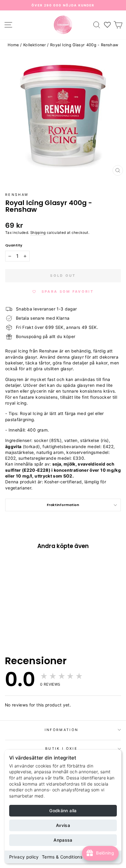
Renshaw (16, 194)
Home (13, 45)
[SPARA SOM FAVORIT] (13, 595)
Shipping (38, 232)
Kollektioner (34, 45)
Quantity (13, 245)
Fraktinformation (63, 504)
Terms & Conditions (62, 856)
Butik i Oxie (61, 748)
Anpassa (63, 840)
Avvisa (63, 825)
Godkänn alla (62, 810)
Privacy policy (24, 856)
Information (61, 730)
